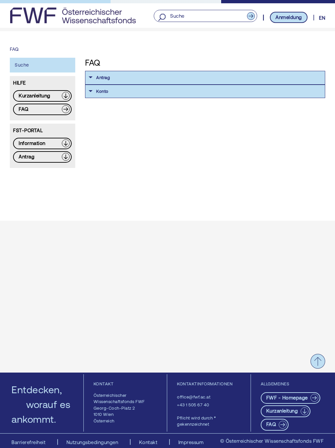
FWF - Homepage (287, 397)
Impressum (191, 442)
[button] (205, 78)
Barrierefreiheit (29, 442)
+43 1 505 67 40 (193, 404)
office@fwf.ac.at (193, 397)
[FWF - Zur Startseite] (73, 15)
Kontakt (149, 442)
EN (322, 18)
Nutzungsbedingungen (93, 442)
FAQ (271, 424)
